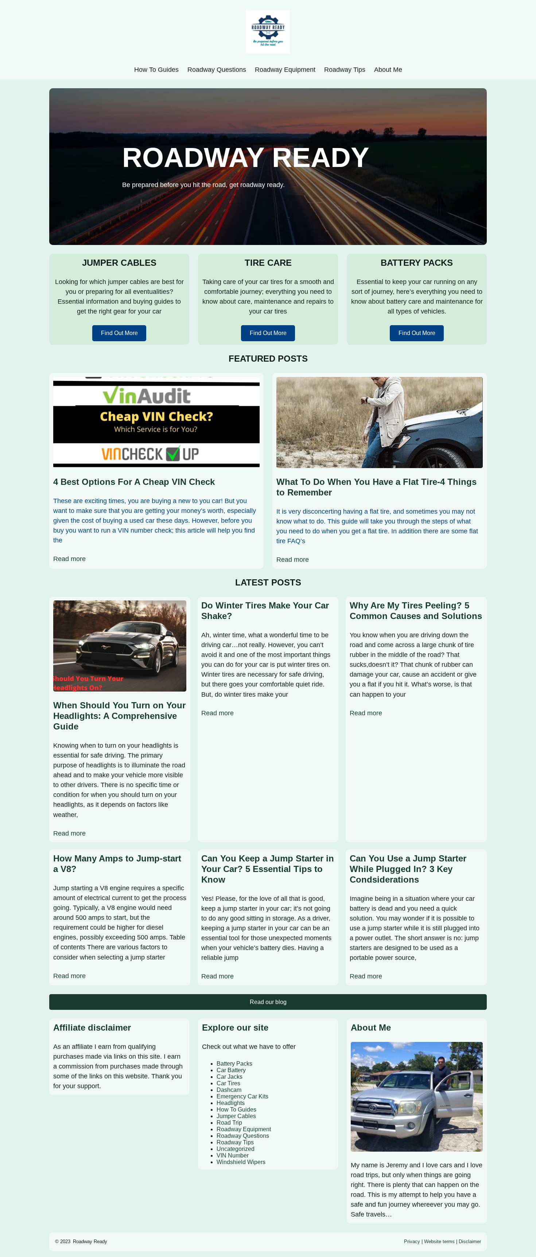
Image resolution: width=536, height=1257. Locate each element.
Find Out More (119, 333)
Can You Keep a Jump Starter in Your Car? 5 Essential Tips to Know (267, 868)
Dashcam (229, 1090)
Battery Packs (234, 1064)
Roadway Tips (235, 1142)
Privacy (412, 1241)
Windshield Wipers (241, 1162)
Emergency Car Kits (242, 1096)
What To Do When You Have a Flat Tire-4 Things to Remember (376, 487)
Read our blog (268, 1002)
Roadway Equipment (244, 1129)
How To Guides (236, 1109)
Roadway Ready (90, 1241)
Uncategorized (236, 1149)
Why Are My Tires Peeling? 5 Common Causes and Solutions (416, 610)
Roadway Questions (243, 1136)
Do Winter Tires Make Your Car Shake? (265, 610)
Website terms (439, 1241)
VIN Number (233, 1155)
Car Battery (231, 1070)
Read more (69, 559)
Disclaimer (470, 1241)
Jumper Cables (236, 1116)
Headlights (231, 1103)
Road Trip (229, 1123)
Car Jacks (229, 1077)
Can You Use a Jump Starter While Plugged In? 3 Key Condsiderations (408, 868)
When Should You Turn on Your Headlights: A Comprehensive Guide (119, 715)
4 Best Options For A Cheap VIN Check (134, 482)
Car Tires (228, 1083)
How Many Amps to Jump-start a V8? (117, 863)
